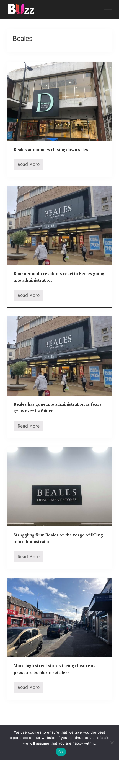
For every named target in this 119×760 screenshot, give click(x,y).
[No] (112, 742)
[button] (108, 9)
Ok (60, 752)
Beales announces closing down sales (51, 149)
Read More (28, 165)
